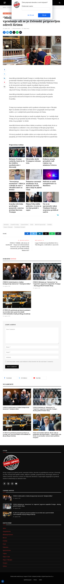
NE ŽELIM (31, 15)
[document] (32, 292)
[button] (57, 275)
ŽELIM (44, 15)
